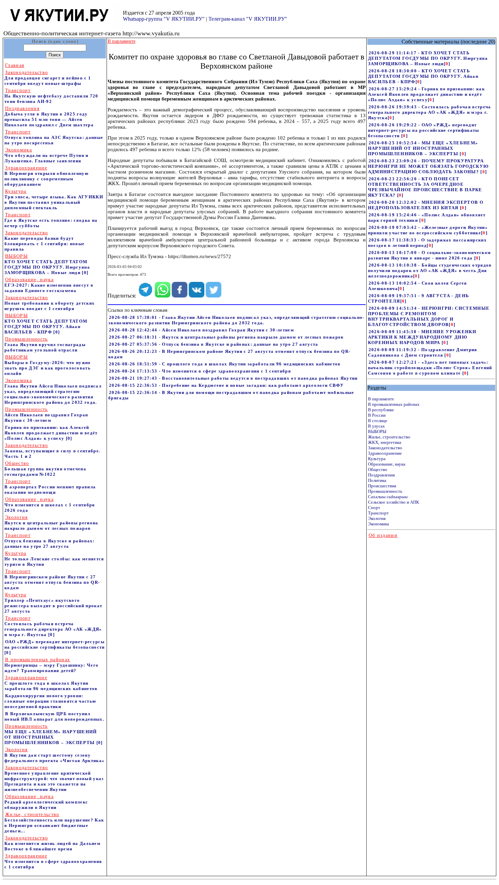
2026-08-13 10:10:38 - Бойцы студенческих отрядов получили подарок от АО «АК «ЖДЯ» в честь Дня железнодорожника (430, 270)
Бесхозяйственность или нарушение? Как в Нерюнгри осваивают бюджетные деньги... (54, 822)
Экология (377, 518)
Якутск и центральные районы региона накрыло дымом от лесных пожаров (51, 523)
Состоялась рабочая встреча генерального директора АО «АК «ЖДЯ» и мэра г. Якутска (53, 626)
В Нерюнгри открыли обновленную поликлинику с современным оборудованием (46, 176)
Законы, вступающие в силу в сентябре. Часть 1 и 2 (52, 451)
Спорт (374, 507)
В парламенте (381, 398)
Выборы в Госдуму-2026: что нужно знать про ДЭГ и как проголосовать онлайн (47, 365)
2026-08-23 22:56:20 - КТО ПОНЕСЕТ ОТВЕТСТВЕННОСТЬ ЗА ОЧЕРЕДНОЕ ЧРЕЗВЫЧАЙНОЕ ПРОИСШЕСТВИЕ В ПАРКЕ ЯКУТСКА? (425, 187)
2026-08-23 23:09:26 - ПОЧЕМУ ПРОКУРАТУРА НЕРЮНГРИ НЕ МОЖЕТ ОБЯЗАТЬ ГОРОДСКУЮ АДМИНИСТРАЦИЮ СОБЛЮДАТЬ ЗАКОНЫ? (428, 166)
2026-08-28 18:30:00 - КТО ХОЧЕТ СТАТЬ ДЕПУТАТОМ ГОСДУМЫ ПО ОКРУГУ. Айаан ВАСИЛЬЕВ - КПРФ (423, 76)
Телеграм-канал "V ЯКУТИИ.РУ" (247, 19)
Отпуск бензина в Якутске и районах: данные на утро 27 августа (49, 541)
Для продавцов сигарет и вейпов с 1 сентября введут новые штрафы (47, 78)
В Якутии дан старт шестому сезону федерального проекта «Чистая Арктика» (54, 755)
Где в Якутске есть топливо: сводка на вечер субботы (50, 220)
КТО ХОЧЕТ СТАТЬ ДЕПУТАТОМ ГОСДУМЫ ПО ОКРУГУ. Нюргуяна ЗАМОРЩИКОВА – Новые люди (47, 264)
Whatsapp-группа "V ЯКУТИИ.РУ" (164, 19)
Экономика (378, 523)
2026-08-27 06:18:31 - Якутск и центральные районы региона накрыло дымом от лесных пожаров (226, 337)
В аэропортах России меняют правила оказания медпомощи (50, 487)
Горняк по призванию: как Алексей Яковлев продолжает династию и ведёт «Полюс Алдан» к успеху (51, 433)
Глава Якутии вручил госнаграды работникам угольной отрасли (45, 345)
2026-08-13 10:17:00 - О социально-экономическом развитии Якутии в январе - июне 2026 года (429, 255)
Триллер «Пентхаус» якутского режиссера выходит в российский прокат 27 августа (53, 603)
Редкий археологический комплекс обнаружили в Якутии (46, 802)
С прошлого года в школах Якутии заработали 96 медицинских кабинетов (51, 683)
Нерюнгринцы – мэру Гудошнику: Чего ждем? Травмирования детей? (51, 665)
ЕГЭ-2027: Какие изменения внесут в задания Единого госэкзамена (48, 285)
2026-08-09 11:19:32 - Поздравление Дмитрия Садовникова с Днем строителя (422, 352)
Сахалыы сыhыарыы (388, 496)
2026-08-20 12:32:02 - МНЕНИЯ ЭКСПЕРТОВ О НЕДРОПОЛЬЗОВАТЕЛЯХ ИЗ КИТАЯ (425, 205)
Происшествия (382, 485)
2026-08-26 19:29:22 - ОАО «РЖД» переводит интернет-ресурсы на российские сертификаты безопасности (423, 130)
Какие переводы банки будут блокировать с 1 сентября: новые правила (44, 241)
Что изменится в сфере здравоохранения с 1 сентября (53, 861)
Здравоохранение (385, 453)
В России (377, 415)
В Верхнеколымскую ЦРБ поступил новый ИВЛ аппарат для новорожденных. (54, 716)
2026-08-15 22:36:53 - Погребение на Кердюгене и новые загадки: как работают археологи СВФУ (226, 385)
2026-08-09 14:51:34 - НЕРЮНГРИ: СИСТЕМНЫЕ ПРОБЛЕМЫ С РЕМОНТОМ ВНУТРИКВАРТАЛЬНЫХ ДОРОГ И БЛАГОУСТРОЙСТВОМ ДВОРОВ (429, 316)
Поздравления (381, 474)
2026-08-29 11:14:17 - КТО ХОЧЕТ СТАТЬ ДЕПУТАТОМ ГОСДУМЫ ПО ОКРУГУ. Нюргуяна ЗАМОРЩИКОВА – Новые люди (428, 58)
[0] (85, 272)
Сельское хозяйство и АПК (393, 502)
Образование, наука (386, 464)
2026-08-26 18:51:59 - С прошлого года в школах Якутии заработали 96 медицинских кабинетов (225, 363)
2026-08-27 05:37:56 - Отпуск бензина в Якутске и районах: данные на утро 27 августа (213, 344)
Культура (377, 458)
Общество (377, 469)
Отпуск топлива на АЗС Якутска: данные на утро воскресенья (53, 137)
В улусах (376, 426)
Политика (377, 480)
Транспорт (378, 513)
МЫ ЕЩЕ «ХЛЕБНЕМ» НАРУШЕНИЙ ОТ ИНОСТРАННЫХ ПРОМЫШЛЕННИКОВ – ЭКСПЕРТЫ (50, 734)
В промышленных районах (394, 404)
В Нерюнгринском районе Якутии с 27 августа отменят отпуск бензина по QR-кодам (52, 579)
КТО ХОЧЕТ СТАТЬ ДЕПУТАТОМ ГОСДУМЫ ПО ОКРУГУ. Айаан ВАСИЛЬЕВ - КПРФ (45, 324)
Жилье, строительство (389, 436)
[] (447, 63)
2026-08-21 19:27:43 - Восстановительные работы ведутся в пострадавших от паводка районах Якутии (233, 378)
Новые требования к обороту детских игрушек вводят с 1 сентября (49, 303)
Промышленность (385, 491)
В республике (381, 409)
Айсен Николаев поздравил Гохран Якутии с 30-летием (46, 415)
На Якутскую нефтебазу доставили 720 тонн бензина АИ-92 (51, 96)
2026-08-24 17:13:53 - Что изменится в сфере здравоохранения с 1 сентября (200, 371)
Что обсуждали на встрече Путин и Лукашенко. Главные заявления (46, 155)
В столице (377, 420)
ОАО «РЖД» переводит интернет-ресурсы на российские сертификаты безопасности (54, 644)
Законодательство (385, 447)
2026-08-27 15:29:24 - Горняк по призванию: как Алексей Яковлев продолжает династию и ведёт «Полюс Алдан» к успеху (426, 94)
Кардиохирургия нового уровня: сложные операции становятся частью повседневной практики (50, 701)
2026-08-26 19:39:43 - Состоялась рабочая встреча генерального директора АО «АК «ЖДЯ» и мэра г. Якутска (429, 112)
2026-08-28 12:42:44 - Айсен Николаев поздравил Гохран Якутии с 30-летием (201, 329)
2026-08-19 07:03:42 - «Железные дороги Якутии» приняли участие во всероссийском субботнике (428, 230)
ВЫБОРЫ (377, 431)
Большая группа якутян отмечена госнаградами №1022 (45, 469)
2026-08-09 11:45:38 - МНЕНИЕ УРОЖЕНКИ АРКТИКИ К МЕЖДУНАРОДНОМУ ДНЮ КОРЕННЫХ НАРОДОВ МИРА (422, 337)
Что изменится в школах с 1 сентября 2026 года (49, 505)
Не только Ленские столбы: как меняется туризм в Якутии (54, 559)
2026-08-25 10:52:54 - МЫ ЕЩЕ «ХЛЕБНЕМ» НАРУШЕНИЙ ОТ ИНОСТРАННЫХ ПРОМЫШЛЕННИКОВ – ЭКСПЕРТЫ (423, 148)
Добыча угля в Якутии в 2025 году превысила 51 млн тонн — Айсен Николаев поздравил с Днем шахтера (49, 116)
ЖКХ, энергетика (384, 442)
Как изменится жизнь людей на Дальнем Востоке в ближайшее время (52, 843)
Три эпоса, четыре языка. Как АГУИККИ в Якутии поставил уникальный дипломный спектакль (53, 199)
